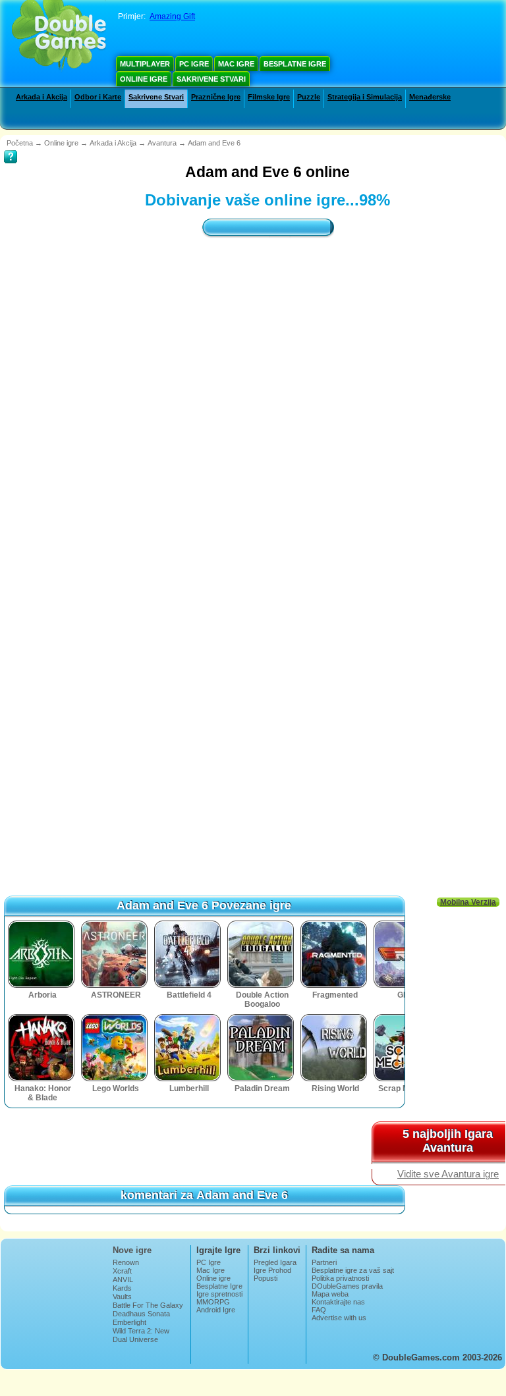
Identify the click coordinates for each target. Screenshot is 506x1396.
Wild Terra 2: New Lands (141, 1335)
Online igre (143, 79)
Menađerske (430, 97)
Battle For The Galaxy (148, 1305)
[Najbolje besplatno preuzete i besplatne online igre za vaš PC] (59, 36)
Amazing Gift (172, 16)
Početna (20, 143)
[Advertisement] (267, 364)
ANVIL (123, 1279)
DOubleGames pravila (347, 1286)
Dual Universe (135, 1339)
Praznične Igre (215, 97)
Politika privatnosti (340, 1278)
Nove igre (132, 1250)
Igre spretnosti (219, 1294)
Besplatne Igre (295, 64)
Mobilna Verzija (468, 902)
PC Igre (194, 64)
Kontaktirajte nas (338, 1302)
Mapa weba (330, 1294)
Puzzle (308, 97)
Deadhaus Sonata (141, 1314)
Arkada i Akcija (41, 97)
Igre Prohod (272, 1270)
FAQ (319, 1310)
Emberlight (129, 1322)
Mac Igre (236, 64)
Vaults (122, 1297)
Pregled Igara (275, 1262)
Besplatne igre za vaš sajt (353, 1270)
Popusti (265, 1278)
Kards (122, 1288)
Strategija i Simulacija (364, 97)
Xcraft (122, 1271)
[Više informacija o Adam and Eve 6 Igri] (10, 147)
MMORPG (213, 1302)
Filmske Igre (269, 97)
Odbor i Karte (97, 97)
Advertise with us (339, 1318)
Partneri (324, 1262)
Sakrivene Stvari (211, 79)
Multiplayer (145, 64)
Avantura (162, 143)
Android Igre (215, 1310)
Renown (126, 1262)
